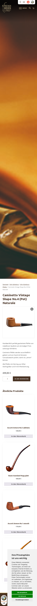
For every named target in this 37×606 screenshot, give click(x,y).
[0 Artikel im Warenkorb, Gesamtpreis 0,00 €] (33, 8)
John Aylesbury (14, 284)
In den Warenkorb (22, 379)
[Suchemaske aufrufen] (30, 8)
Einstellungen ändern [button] (22, 599)
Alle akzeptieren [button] (22, 592)
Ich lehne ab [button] (22, 596)
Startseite (5, 284)
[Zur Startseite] (6, 12)
